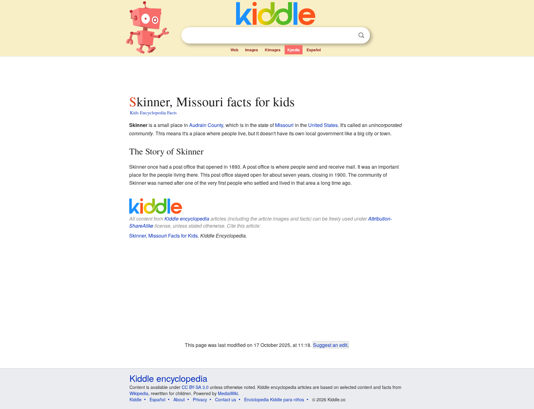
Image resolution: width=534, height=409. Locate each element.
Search (361, 35)
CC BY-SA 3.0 (195, 387)
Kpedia (293, 50)
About (179, 399)
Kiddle (135, 399)
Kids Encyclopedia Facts (153, 112)
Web (234, 50)
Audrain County (206, 125)
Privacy (200, 399)
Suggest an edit (330, 344)
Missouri (284, 125)
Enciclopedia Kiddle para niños (274, 399)
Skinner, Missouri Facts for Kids (163, 235)
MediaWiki (228, 393)
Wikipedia (138, 393)
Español (314, 50)
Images (251, 50)
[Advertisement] (266, 74)
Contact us (225, 399)
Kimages (273, 50)
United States (323, 125)
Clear (348, 35)
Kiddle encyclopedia (186, 218)
